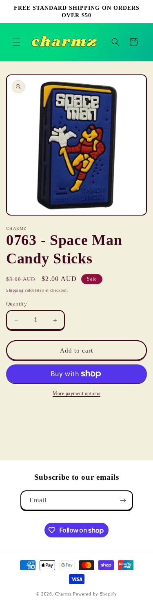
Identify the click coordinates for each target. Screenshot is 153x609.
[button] (16, 42)
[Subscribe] (123, 500)
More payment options (76, 393)
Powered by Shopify (95, 593)
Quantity (16, 304)
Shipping (15, 290)
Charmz (63, 593)
